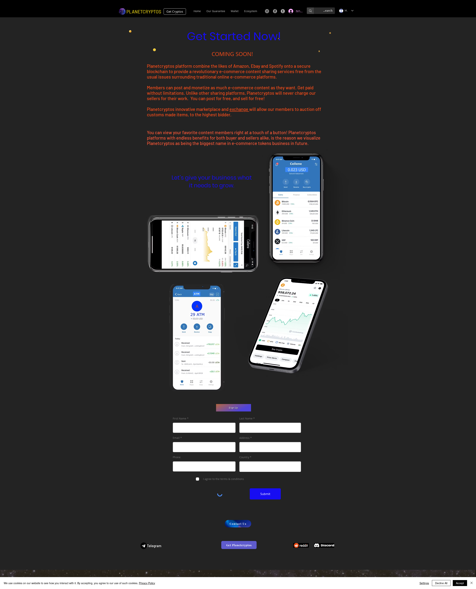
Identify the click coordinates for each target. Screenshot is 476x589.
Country (244, 457)
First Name (179, 418)
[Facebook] (275, 11)
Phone (177, 457)
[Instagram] (267, 11)
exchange (239, 109)
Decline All (441, 583)
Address (244, 438)
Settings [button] (424, 583)
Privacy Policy (147, 583)
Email (176, 438)
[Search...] (310, 10)
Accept (460, 583)
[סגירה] (471, 583)
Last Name (246, 418)
